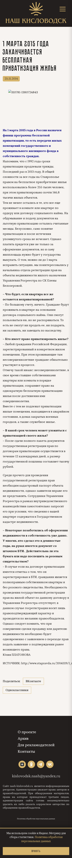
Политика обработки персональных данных (36, 819)
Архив (23, 738)
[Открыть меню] (62, 9)
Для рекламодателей (36, 745)
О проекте (27, 732)
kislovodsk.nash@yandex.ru (36, 776)
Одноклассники (17, 690)
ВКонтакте (33, 681)
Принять (36, 851)
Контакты (26, 751)
